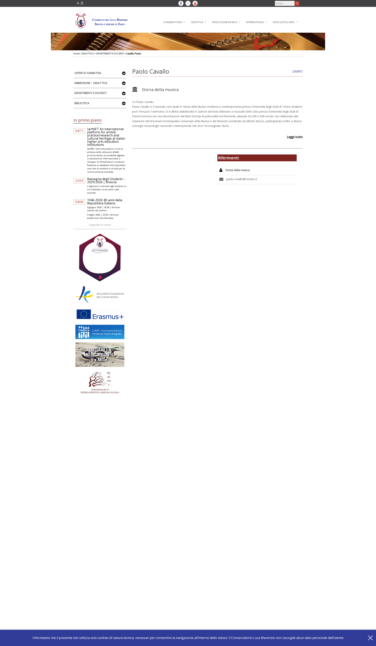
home (76, 53)
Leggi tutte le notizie (100, 224)
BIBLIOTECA (81, 103)
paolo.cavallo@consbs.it (241, 179)
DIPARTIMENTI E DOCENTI (90, 93)
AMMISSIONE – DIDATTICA (90, 83)
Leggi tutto (295, 136)
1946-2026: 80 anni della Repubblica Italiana (104, 201)
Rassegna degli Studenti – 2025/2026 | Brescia (106, 180)
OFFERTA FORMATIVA (87, 73)
